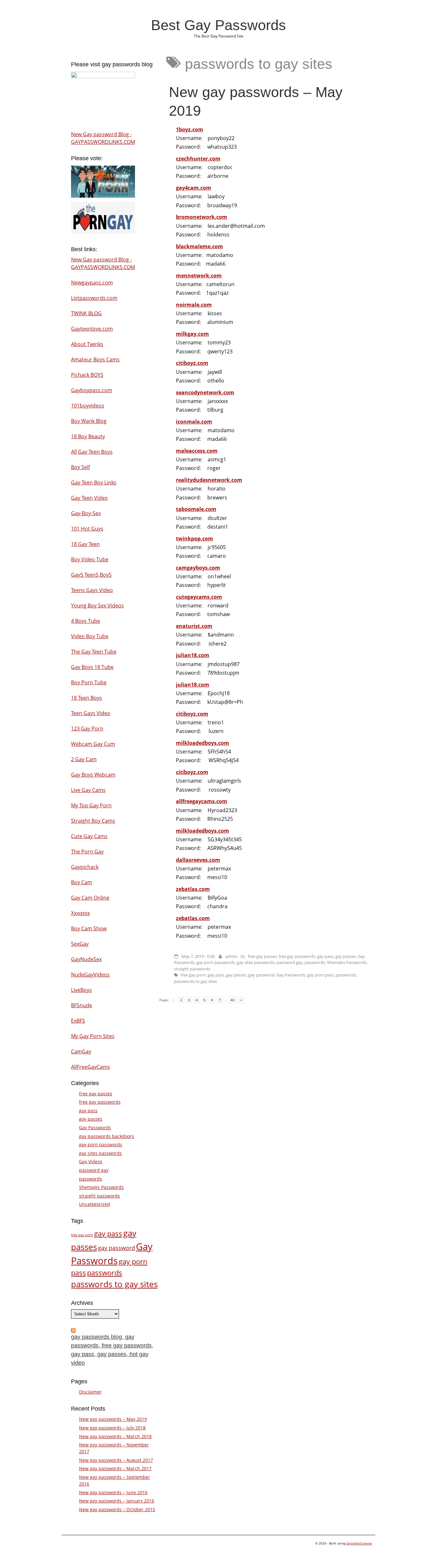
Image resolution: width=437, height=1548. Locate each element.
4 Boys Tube (85, 620)
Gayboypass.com (91, 390)
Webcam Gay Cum (93, 743)
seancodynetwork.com (205, 392)
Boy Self (80, 467)
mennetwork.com (199, 275)
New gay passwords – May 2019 (113, 1419)
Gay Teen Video (89, 497)
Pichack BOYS (87, 374)
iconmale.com (194, 421)
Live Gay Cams (88, 790)
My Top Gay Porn (91, 805)
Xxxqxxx (80, 913)
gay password (261, 975)
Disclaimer (90, 1392)
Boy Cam (81, 882)
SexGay (80, 943)
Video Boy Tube (89, 636)
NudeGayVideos (90, 974)
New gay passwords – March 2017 (115, 1468)
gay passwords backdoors (106, 1136)
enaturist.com (194, 626)
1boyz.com (189, 129)
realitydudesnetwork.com (209, 479)
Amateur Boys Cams (95, 359)
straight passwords (192, 969)
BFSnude (81, 1005)
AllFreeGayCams (90, 1066)
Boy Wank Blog (89, 420)
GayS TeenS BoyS (91, 574)
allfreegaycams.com (201, 801)
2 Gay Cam (84, 759)
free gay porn (193, 975)
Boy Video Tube (89, 559)
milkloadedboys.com (202, 742)
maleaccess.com (197, 450)
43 (232, 1000)
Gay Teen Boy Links (93, 482)
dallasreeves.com (198, 859)
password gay (289, 962)
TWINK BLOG (86, 313)
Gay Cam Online (90, 897)
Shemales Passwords (347, 962)
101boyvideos (87, 405)
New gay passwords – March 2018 (115, 1436)
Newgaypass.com (92, 282)
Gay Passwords (290, 975)
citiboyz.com (192, 362)
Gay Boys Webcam (93, 774)
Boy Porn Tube (89, 682)
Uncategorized (94, 1204)
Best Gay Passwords (218, 25)
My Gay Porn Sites (93, 1036)
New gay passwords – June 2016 (113, 1492)
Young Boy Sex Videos (97, 605)
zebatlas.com (193, 889)
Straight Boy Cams (93, 820)
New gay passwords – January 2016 (116, 1501)
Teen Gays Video (90, 713)
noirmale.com (194, 304)
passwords (315, 962)
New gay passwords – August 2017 (116, 1460)
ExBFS (78, 1020)
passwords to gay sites (195, 981)
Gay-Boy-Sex (86, 513)
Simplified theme (359, 1543)
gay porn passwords (215, 962)
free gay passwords (297, 956)
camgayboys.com (198, 567)
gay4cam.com (193, 187)
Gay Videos (90, 1161)
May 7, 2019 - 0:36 (198, 956)
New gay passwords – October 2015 (117, 1509)
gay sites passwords (255, 962)
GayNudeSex (86, 959)
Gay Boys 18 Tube (92, 667)
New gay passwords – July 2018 (112, 1428)
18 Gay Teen (85, 544)
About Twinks (87, 344)
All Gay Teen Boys (92, 451)
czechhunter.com (198, 158)
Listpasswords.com (94, 297)
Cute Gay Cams (89, 836)
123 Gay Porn (87, 728)
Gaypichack (85, 866)
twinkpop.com (194, 538)
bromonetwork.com (201, 216)
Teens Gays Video (92, 590)
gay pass (325, 956)
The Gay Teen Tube (93, 651)
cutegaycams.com (199, 596)
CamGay (81, 1051)
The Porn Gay (87, 851)
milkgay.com (192, 333)
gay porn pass (320, 975)
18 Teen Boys (86, 697)
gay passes (345, 956)
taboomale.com (196, 509)
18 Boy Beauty (88, 436)
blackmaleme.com (199, 246)
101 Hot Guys (87, 528)
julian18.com (192, 655)
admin (231, 956)
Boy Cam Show (89, 928)
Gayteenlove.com (92, 328)
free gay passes (262, 956)
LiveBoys (81, 989)
